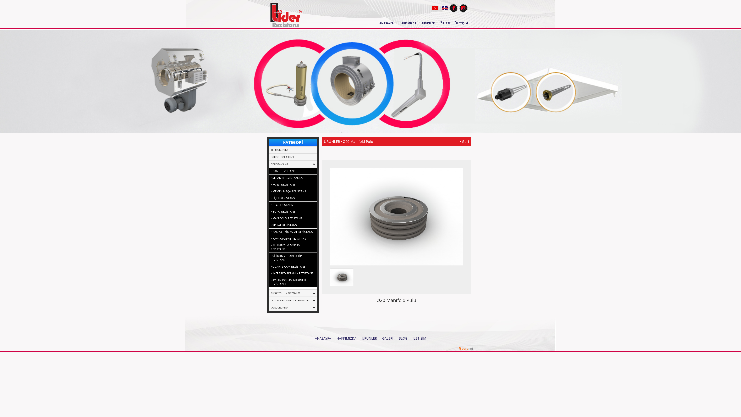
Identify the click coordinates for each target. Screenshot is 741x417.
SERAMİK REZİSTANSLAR (288, 178)
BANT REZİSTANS (283, 171)
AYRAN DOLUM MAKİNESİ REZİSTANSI (288, 282)
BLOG (403, 338)
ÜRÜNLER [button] (428, 23)
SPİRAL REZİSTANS (284, 225)
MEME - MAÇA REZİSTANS (289, 191)
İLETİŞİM (462, 23)
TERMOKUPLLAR (280, 150)
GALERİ (387, 338)
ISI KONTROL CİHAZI (282, 157)
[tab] (293, 150)
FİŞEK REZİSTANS (283, 198)
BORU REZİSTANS (283, 211)
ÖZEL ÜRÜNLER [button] (279, 307)
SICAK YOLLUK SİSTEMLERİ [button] (286, 293)
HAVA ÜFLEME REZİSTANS (289, 238)
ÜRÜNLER (369, 338)
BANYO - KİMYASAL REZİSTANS (292, 232)
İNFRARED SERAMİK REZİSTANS (292, 273)
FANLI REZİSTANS (283, 184)
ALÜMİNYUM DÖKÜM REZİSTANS (285, 247)
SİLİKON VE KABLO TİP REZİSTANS (286, 258)
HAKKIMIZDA (407, 23)
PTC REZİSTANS (282, 205)
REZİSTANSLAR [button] (279, 164)
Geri (465, 141)
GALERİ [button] (445, 23)
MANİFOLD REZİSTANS (287, 218)
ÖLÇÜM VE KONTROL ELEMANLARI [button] (290, 300)
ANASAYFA (388, 23)
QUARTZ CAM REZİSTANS (288, 266)
